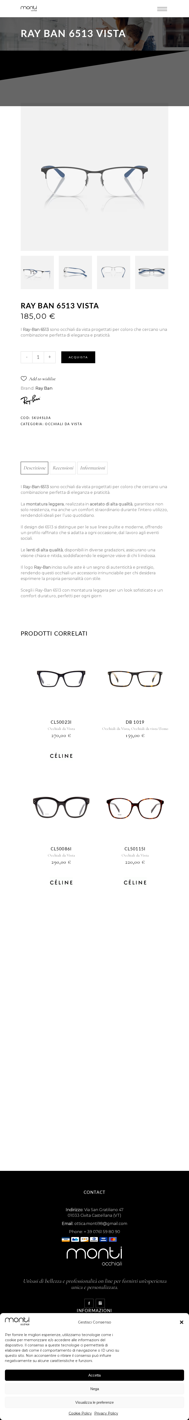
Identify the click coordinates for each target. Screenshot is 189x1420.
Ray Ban (44, 388)
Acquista (78, 357)
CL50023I (61, 722)
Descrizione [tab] (34, 468)
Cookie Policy (80, 1413)
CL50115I (135, 849)
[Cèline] (61, 756)
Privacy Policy (106, 1413)
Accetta (94, 1375)
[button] (181, 1322)
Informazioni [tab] (92, 468)
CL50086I (61, 849)
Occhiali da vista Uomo (149, 728)
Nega (94, 1389)
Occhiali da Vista (63, 424)
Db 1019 (135, 722)
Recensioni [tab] (62, 468)
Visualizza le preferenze (94, 1402)
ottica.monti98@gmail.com (100, 1223)
